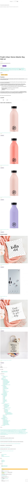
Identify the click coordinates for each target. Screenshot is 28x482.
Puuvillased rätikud (5, 388)
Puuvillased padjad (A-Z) (9, 413)
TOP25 (3, 378)
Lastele (4, 397)
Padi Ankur (6, 409)
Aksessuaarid (3, 385)
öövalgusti (7, 434)
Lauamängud (5, 395)
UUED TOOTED (14, 69)
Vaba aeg (18, 69)
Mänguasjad (4, 416)
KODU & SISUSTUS (4, 394)
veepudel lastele (22, 433)
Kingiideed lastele (18, 68)
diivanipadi (9, 429)
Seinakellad (4, 400)
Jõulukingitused (2, 68)
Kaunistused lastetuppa (6, 403)
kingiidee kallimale (10, 431)
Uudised (3, 455)
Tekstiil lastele (5, 417)
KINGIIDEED (6, 68)
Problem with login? (4, 475)
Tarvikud (11, 69)
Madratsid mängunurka (8, 407)
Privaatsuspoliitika (4, 454)
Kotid (4, 389)
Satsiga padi (6, 411)
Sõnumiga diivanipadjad (6, 381)
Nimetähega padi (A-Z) (8, 412)
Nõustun (4, 478)
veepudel (19, 433)
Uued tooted (3, 460)
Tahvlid (4, 401)
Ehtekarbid (4, 386)
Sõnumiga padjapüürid (6, 382)
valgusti (12, 433)
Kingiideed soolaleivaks (6, 424)
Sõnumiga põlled (5, 383)
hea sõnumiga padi (18, 429)
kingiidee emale (5, 431)
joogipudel (22, 69)
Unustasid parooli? (4, 472)
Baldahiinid (6, 404)
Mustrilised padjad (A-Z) (9, 414)
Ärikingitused (3, 425)
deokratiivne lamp (5, 429)
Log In (2, 468)
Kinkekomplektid (5, 376)
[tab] (2, 74)
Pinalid (4, 390)
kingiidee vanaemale (17, 431)
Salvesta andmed (10, 472)
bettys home (1, 429)
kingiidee (24, 429)
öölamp (4, 434)
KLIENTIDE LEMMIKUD (3, 69)
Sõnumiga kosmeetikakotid (6, 384)
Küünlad (4, 396)
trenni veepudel (7, 433)
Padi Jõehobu (6, 410)
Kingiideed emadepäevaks (11, 68)
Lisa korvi (2, 135)
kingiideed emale (10, 430)
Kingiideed (3, 461)
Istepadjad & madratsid (6, 405)
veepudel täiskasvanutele (5, 70)
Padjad (4, 408)
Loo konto (3, 469)
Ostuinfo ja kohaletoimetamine (6, 456)
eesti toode (11, 429)
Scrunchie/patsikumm (6, 391)
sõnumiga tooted (3, 433)
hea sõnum (14, 429)
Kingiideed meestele (6, 422)
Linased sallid (5, 387)
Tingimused (6, 478)
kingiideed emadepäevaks (4, 430)
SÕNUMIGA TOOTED (4, 379)
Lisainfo (6, 74)
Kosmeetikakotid (5, 392)
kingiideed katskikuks (20, 430)
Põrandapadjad (7, 406)
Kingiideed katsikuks (6, 421)
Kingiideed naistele (23, 68)
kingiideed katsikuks (15, 430)
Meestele (8, 69)
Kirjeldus (2, 74)
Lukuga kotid (5, 393)
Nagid (4, 398)
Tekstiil (4, 402)
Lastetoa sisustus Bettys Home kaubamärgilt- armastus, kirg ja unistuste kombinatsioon (10, 443)
